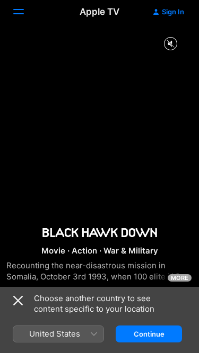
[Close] (18, 300)
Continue (149, 334)
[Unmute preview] (170, 44)
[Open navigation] (25, 11)
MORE (179, 278)
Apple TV (99, 11)
